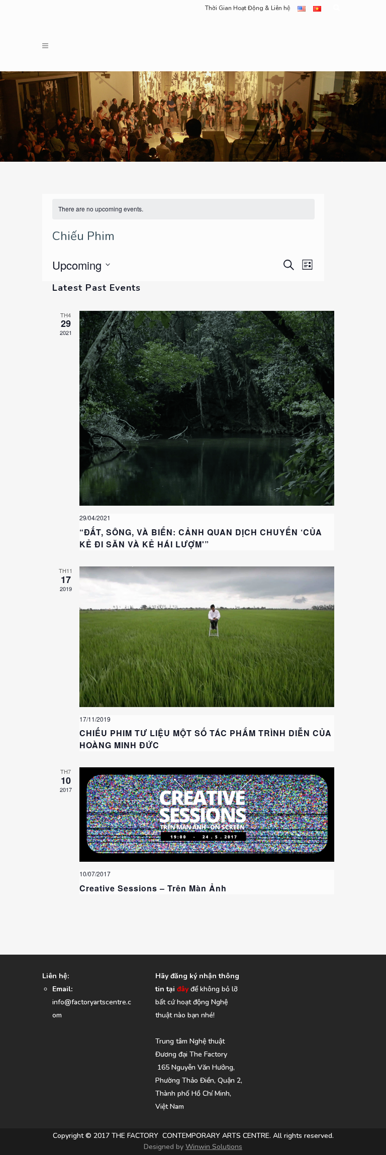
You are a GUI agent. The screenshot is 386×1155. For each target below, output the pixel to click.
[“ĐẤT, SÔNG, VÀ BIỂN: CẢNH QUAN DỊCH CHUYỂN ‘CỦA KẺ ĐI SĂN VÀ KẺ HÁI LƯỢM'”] (206, 408)
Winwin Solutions (213, 1146)
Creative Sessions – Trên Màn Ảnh (153, 888)
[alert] (183, 209)
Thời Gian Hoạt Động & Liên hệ (247, 8)
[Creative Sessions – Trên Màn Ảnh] (206, 814)
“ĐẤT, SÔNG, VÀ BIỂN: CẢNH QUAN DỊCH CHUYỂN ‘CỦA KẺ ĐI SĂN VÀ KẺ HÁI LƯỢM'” (200, 538)
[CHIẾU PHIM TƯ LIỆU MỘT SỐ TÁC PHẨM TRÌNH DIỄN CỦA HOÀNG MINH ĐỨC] (206, 636)
